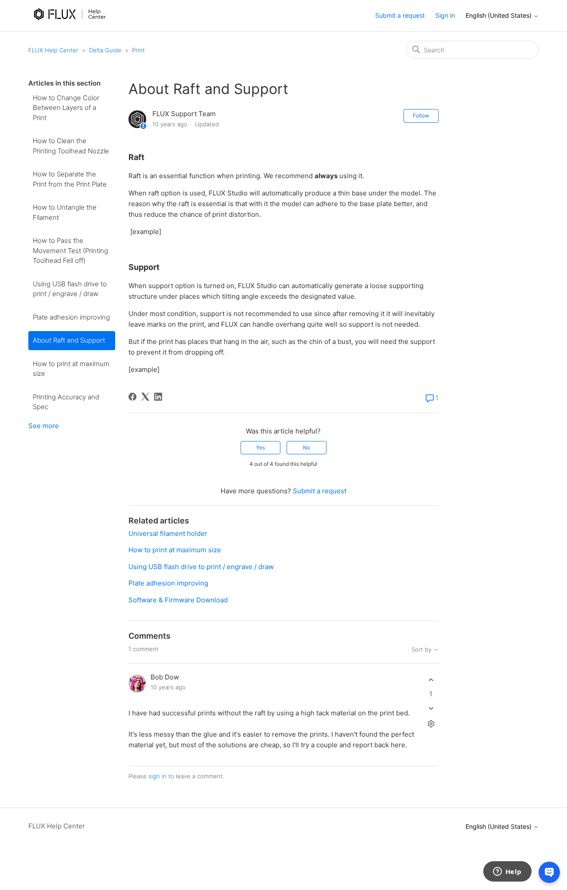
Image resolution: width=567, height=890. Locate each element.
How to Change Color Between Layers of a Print (66, 108)
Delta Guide (105, 50)
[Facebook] (132, 397)
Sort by (422, 649)
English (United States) (499, 15)
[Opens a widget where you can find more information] (507, 872)
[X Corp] (145, 397)
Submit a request (400, 15)
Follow (421, 115)
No (306, 447)
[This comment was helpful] (431, 680)
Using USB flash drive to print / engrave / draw (70, 289)
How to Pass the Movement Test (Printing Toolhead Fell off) (70, 250)
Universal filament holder (167, 533)
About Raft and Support (69, 340)
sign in (157, 776)
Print (138, 50)
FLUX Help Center (53, 50)
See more (43, 426)
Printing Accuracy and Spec (66, 402)
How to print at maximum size (71, 368)
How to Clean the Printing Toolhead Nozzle (71, 146)
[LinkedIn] (158, 397)
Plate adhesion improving (71, 317)
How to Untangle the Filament (65, 212)
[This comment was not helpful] (431, 708)
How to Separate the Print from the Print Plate (70, 179)
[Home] (71, 26)
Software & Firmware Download (178, 600)
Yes (260, 447)
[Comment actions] (431, 723)
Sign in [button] (445, 15)
